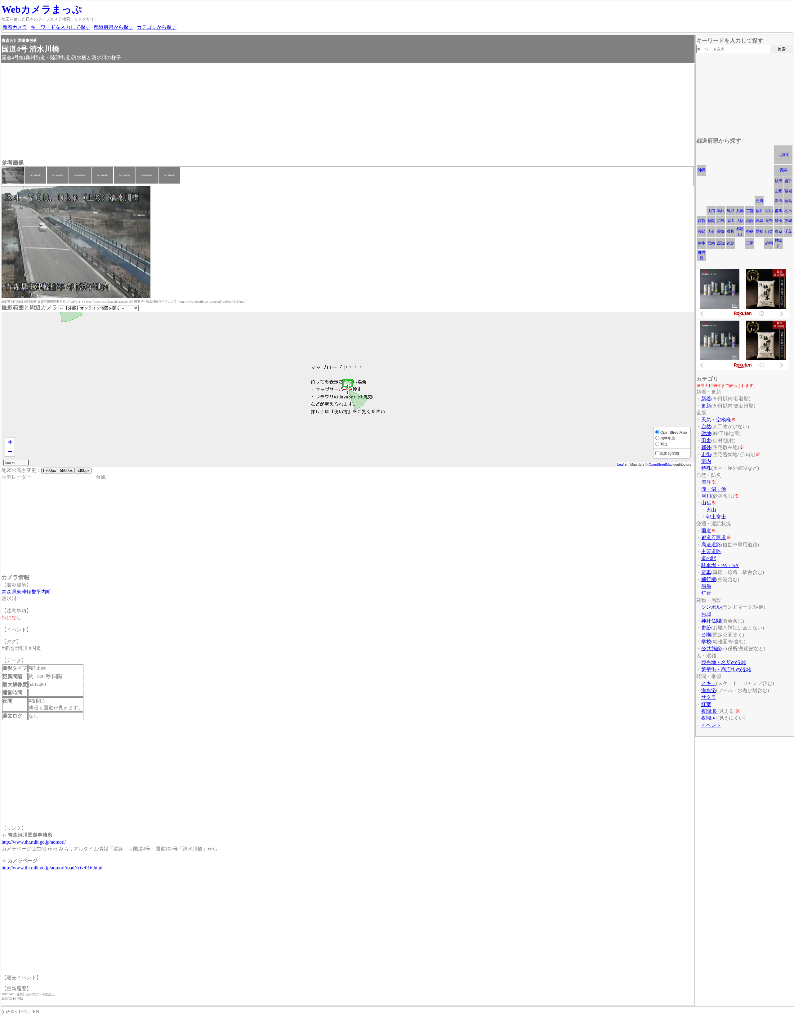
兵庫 (740, 210)
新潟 (778, 200)
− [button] (10, 451)
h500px (66, 470)
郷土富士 (716, 516)
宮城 (788, 191)
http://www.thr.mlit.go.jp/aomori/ (34, 842)
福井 (759, 210)
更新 (706, 405)
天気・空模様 (716, 419)
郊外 (706, 447)
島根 (721, 210)
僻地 (706, 433)
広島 (721, 220)
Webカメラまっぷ (42, 9)
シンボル (711, 607)
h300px (83, 470)
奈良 (749, 231)
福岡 (711, 220)
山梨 (769, 231)
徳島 (730, 243)
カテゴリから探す (156, 27)
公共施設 (711, 648)
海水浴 (708, 690)
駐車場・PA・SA (720, 565)
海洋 (706, 482)
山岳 (706, 502)
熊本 (701, 243)
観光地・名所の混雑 (723, 662)
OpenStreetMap (660, 464)
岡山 (730, 220)
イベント (711, 725)
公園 (706, 634)
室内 (706, 461)
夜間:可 (709, 718)
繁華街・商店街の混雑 (726, 669)
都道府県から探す (113, 27)
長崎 (701, 231)
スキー (708, 683)
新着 (706, 398)
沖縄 (701, 170)
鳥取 (730, 210)
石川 (759, 200)
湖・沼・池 (713, 489)
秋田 (778, 181)
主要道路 (711, 551)
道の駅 (708, 558)
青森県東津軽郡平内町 (26, 591)
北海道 (783, 154)
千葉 (788, 231)
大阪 (740, 220)
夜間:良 (709, 711)
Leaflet (622, 464)
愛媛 (721, 231)
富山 (769, 210)
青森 (783, 170)
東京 (778, 231)
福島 (788, 200)
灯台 (706, 593)
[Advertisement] (188, 112)
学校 (706, 641)
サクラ (708, 697)
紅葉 (706, 704)
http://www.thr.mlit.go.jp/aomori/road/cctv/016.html (52, 867)
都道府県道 (713, 537)
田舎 (706, 440)
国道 (706, 530)
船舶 (706, 586)
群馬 (778, 210)
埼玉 (778, 220)
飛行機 (708, 579)
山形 (778, 191)
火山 (711, 510)
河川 (706, 496)
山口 (711, 210)
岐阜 (759, 220)
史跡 (706, 627)
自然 (706, 426)
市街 (706, 454)
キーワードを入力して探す (60, 27)
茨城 (788, 220)
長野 (769, 220)
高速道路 (711, 544)
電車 (706, 572)
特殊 (706, 468)
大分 (711, 231)
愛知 (759, 231)
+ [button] (10, 442)
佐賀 (701, 220)
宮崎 (711, 243)
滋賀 (749, 220)
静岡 (769, 243)
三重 (749, 243)
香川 (730, 231)
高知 (721, 243)
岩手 (788, 181)
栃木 (788, 210)
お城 (706, 614)
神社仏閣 (711, 621)
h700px (49, 470)
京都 (749, 210)
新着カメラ (14, 27)
